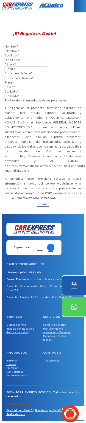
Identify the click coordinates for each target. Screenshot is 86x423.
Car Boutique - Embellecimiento (17, 374)
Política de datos (17, 332)
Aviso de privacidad (18, 403)
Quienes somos (16, 325)
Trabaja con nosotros (20, 329)
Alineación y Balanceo (57, 332)
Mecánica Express (54, 336)
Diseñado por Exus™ (19, 410)
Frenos (47, 340)
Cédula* (10, 65)
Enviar (43, 204)
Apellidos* (12, 56)
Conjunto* (12, 92)
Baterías (12, 361)
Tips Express (51, 361)
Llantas (11, 364)
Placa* (9, 83)
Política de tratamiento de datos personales (36, 101)
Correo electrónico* (18, 74)
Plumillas (12, 368)
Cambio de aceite (54, 325)
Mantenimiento (53, 329)
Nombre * (11, 47)
